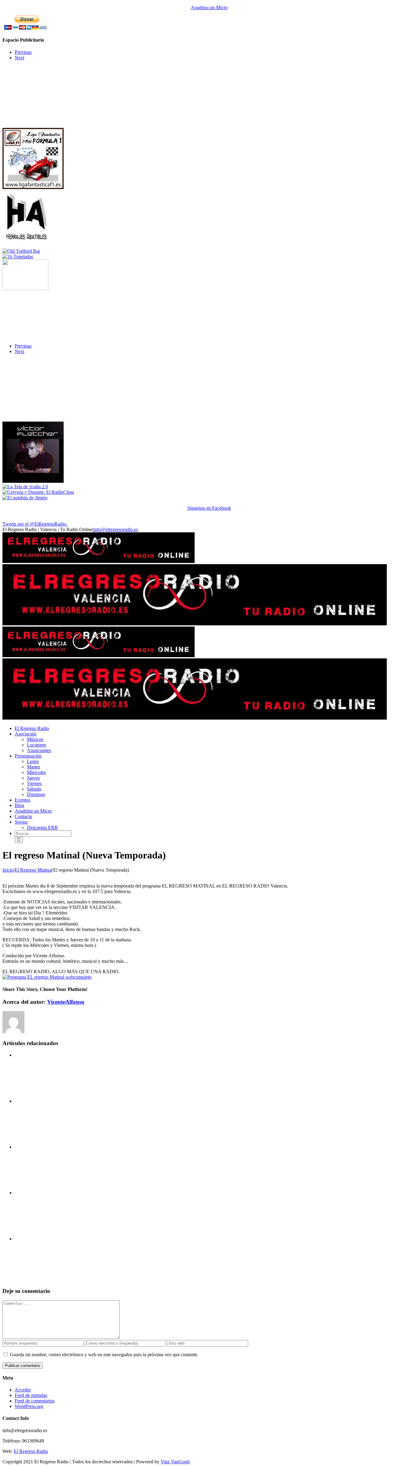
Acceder (23, 1389)
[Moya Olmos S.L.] (25, 288)
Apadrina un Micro (209, 7)
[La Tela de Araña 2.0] (25, 486)
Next (19, 57)
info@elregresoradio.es (115, 529)
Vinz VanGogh (175, 1461)
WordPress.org (29, 1406)
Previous (23, 52)
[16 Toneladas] (17, 256)
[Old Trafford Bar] (21, 251)
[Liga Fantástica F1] (33, 187)
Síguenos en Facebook (209, 508)
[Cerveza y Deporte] (38, 492)
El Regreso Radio (31, 1451)
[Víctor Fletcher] (33, 481)
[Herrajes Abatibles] (26, 245)
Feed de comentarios (34, 1400)
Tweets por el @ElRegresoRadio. (34, 524)
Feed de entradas (31, 1395)
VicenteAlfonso (65, 1002)
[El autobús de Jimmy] (25, 497)
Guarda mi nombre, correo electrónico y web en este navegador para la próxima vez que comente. (104, 1354)
